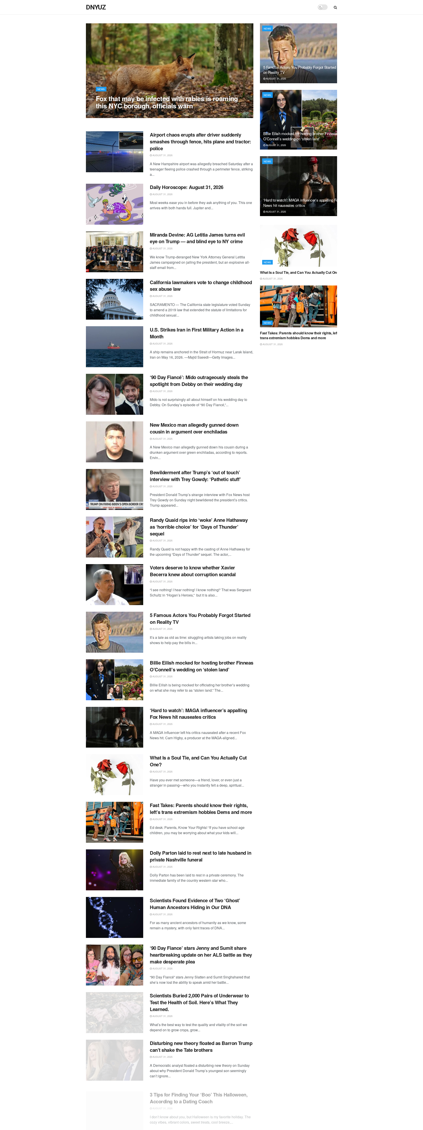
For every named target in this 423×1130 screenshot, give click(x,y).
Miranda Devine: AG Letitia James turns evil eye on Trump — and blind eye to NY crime (197, 238)
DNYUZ (96, 7)
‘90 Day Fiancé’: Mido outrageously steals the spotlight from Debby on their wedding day (199, 380)
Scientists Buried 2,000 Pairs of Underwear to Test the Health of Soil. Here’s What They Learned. (199, 1002)
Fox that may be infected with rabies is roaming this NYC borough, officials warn (167, 102)
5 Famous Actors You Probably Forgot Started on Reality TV (200, 618)
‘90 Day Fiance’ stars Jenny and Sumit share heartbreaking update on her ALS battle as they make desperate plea (201, 954)
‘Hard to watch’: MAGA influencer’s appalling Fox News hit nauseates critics (198, 714)
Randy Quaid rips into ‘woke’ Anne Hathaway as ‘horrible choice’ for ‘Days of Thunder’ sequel (199, 526)
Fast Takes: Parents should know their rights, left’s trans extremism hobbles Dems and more (201, 808)
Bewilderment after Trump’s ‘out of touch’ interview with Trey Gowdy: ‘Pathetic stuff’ (195, 476)
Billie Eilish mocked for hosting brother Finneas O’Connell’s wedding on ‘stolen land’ (201, 666)
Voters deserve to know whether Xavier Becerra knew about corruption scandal (193, 571)
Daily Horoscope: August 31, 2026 (186, 187)
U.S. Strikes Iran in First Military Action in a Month (196, 333)
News (101, 89)
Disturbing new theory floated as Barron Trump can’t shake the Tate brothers (201, 1046)
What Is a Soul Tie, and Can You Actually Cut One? (198, 761)
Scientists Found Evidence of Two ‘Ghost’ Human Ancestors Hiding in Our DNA (195, 904)
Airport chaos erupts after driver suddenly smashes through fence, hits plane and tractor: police (200, 141)
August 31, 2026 (108, 114)
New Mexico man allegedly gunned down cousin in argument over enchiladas (194, 428)
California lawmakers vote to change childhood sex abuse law (201, 286)
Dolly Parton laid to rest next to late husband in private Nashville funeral (200, 856)
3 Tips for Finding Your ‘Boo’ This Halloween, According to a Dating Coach (198, 1094)
